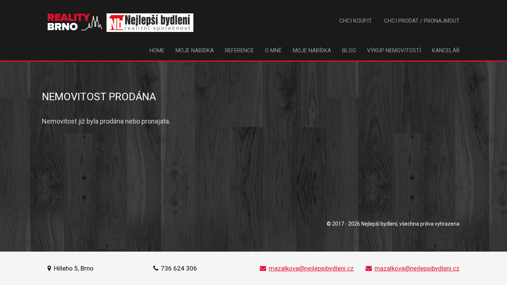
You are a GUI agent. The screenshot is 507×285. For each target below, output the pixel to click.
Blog (349, 50)
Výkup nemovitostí (394, 50)
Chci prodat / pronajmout (421, 20)
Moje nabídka (195, 50)
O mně (273, 50)
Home (157, 50)
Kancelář (445, 50)
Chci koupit (355, 20)
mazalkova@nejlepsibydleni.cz (311, 268)
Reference (239, 50)
